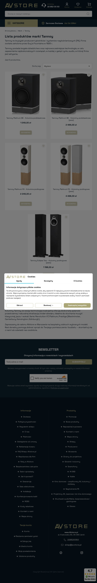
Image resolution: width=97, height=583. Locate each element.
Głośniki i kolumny (72, 461)
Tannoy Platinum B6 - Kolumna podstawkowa (25, 118)
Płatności (27, 437)
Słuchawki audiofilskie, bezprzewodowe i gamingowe (72, 500)
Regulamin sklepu (26, 427)
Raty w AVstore (26, 461)
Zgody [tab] (19, 281)
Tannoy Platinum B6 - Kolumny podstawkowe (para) (71, 119)
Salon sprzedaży (27, 471)
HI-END (72, 471)
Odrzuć (20, 305)
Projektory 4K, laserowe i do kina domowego (72, 494)
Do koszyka (25, 133)
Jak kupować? (27, 476)
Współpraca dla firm (26, 456)
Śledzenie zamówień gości (27, 536)
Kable (72, 476)
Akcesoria (72, 451)
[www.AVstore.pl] (21, 5)
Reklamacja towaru (27, 447)
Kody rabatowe (26, 506)
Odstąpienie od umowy (27, 441)
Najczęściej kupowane (72, 427)
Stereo (72, 506)
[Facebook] (60, 552)
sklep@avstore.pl (73, 545)
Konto (27, 531)
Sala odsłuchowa (27, 486)
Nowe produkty (72, 422)
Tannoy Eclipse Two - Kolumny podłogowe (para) (48, 261)
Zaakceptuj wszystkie (77, 305)
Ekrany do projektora (72, 456)
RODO (27, 501)
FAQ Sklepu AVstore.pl (27, 451)
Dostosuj (48, 305)
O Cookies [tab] (78, 281)
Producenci (72, 447)
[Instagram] (81, 552)
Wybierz (67, 66)
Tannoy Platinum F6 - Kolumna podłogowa (26, 189)
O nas (27, 432)
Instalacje (27, 491)
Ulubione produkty (27, 556)
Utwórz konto (26, 546)
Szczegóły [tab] (48, 281)
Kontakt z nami (26, 511)
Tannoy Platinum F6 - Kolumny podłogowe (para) (71, 190)
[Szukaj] (88, 13)
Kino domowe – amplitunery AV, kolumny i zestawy (72, 482)
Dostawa (27, 417)
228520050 (73, 540)
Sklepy (72, 441)
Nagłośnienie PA (72, 489)
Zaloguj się (26, 541)
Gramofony (72, 466)
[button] (67, 5)
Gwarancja (27, 481)
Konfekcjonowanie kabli (27, 496)
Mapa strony (26, 516)
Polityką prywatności (60, 388)
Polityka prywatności (27, 422)
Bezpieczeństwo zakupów (27, 466)
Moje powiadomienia (27, 551)
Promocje (72, 417)
